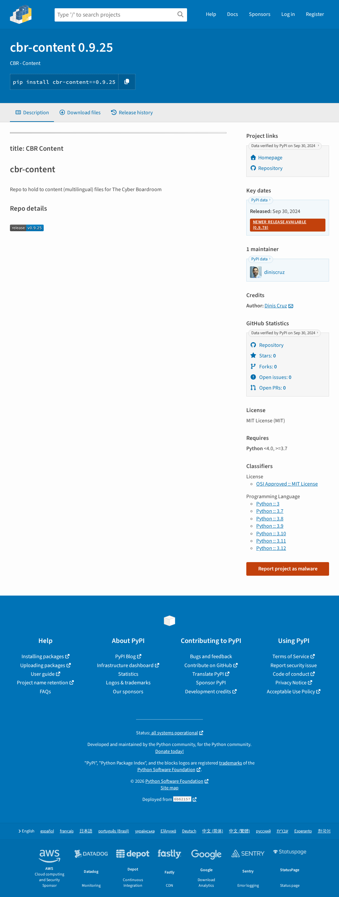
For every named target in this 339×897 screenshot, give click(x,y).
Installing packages (43, 656)
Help (211, 14)
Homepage (270, 157)
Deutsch (189, 831)
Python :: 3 (267, 503)
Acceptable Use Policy (291, 691)
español (47, 831)
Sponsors (259, 14)
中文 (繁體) (239, 831)
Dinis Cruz (276, 305)
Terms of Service (290, 656)
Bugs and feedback (211, 656)
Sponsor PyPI (211, 682)
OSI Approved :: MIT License (287, 484)
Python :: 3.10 (271, 533)
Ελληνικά (168, 831)
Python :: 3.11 (271, 541)
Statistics (128, 674)
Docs (232, 14)
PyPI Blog (125, 656)
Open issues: (274, 377)
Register (315, 14)
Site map (169, 787)
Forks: (267, 366)
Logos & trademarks (128, 682)
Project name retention (42, 682)
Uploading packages (42, 665)
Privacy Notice (291, 682)
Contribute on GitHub (208, 665)
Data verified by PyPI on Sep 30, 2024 (283, 146)
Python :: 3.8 (269, 518)
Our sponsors (128, 691)
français (66, 831)
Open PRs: (272, 388)
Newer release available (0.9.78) (279, 225)
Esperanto (303, 831)
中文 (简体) (212, 831)
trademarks (230, 763)
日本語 (85, 831)
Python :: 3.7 (269, 511)
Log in (288, 14)
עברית (282, 831)
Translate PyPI (208, 674)
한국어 (324, 831)
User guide (43, 674)
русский (263, 831)
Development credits (208, 691)
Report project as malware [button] (287, 568)
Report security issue (293, 665)
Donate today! (169, 751)
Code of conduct (291, 674)
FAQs (45, 691)
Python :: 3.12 (271, 548)
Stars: (267, 355)
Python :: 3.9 (269, 526)
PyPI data (259, 200)
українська (145, 831)
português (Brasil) (113, 831)
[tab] (32, 112)
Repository (270, 168)
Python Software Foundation (166, 769)
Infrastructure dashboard (125, 665)
